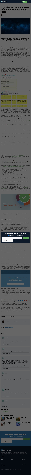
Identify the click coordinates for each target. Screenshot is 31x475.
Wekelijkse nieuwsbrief (20, 235)
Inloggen (25, 1)
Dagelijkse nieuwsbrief (12, 235)
